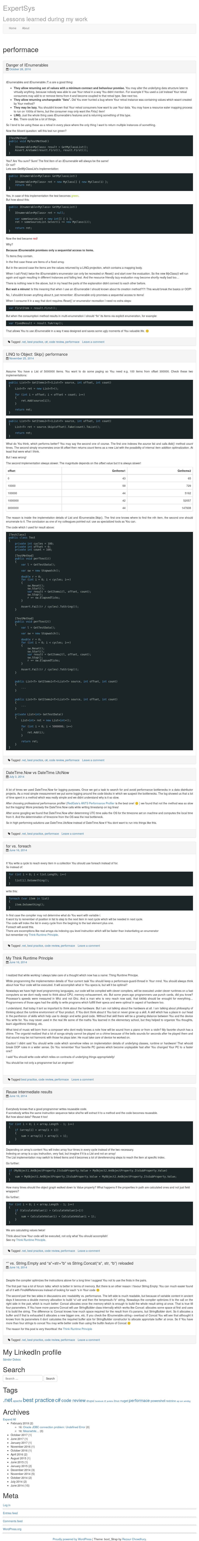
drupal (90, 1401)
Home (12, 28)
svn (181, 1401)
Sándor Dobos (12, 1359)
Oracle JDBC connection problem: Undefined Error (54, 1427)
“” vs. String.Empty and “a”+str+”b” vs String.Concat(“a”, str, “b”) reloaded (69, 1263)
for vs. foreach (18, 846)
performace (72, 342)
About (25, 28)
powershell (158, 1400)
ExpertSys (19, 8)
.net (23, 342)
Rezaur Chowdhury (134, 1539)
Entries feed (10, 1513)
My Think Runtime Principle (29, 958)
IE (105, 1401)
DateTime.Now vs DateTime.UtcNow (37, 772)
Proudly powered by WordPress (72, 1539)
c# (46, 342)
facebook (99, 1401)
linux (117, 1401)
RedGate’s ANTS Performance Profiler (91, 803)
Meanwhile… (31, 1431)
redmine (171, 1401)
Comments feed (13, 1521)
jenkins (110, 1401)
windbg (187, 1401)
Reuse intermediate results (29, 1091)
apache (17, 1401)
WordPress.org (12, 1529)
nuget (124, 1400)
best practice (35, 342)
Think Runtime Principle (43, 935)
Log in (6, 1505)
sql (178, 1401)
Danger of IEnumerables (27, 65)
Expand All (9, 1419)
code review (56, 342)
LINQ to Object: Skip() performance (37, 354)
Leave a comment (93, 342)
